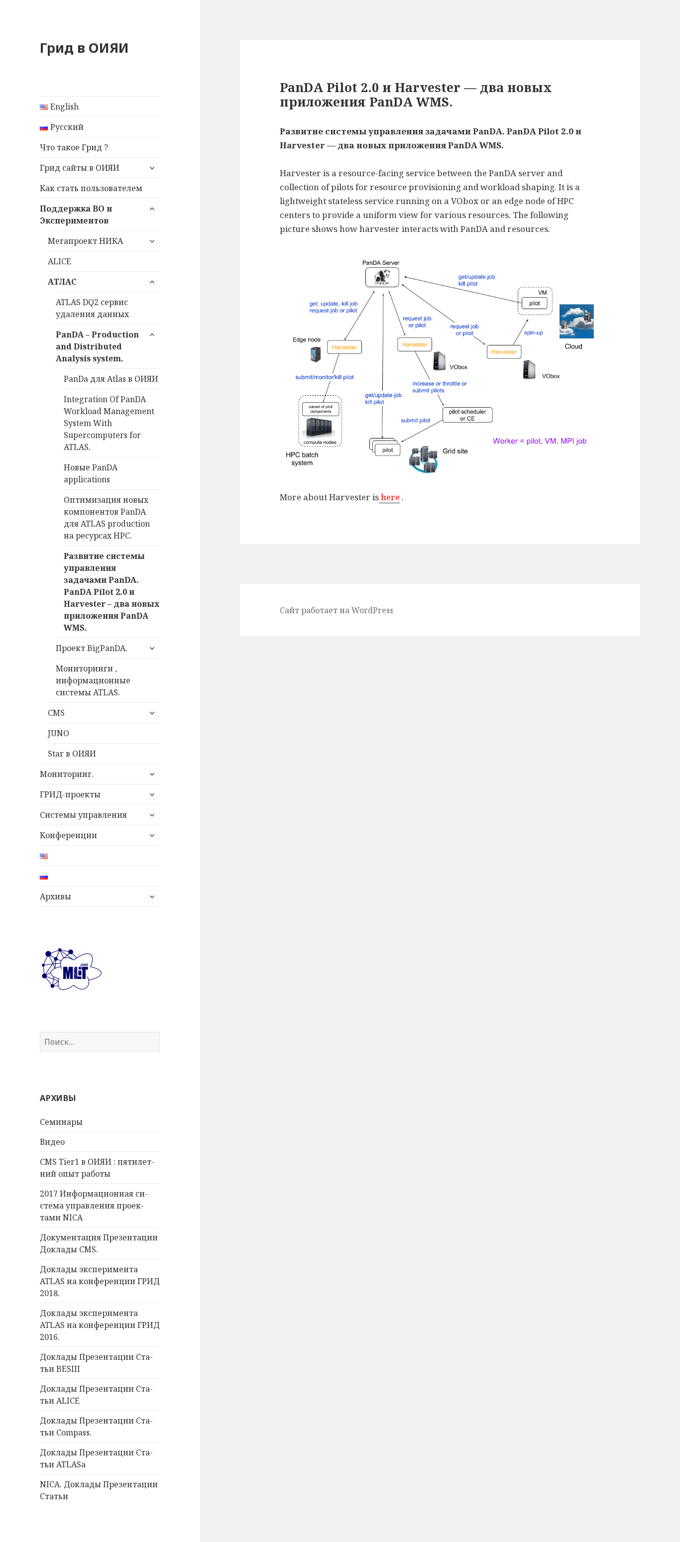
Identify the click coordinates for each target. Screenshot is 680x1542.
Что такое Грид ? (74, 147)
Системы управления (83, 814)
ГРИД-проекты (70, 794)
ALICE (59, 261)
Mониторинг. (67, 774)
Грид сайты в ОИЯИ (79, 167)
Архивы (55, 896)
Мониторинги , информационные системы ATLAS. (93, 680)
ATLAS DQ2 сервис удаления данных (92, 308)
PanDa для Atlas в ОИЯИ (111, 378)
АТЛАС (62, 281)
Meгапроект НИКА (85, 240)
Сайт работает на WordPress (336, 610)
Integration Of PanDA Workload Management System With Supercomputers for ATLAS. (109, 423)
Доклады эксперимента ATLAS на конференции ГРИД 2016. (100, 1325)
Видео (52, 1141)
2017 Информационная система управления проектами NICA (94, 1205)
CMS (56, 712)
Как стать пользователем (91, 188)
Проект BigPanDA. (91, 648)
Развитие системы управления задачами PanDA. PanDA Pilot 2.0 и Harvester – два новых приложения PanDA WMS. (111, 592)
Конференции (68, 835)
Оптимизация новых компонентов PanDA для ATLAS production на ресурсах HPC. (107, 517)
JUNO (58, 733)
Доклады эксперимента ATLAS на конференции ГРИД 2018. (100, 1281)
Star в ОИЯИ (72, 753)
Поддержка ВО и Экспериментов (76, 214)
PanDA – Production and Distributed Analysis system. (97, 346)
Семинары (61, 1121)
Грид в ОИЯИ (84, 47)
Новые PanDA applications (90, 473)
